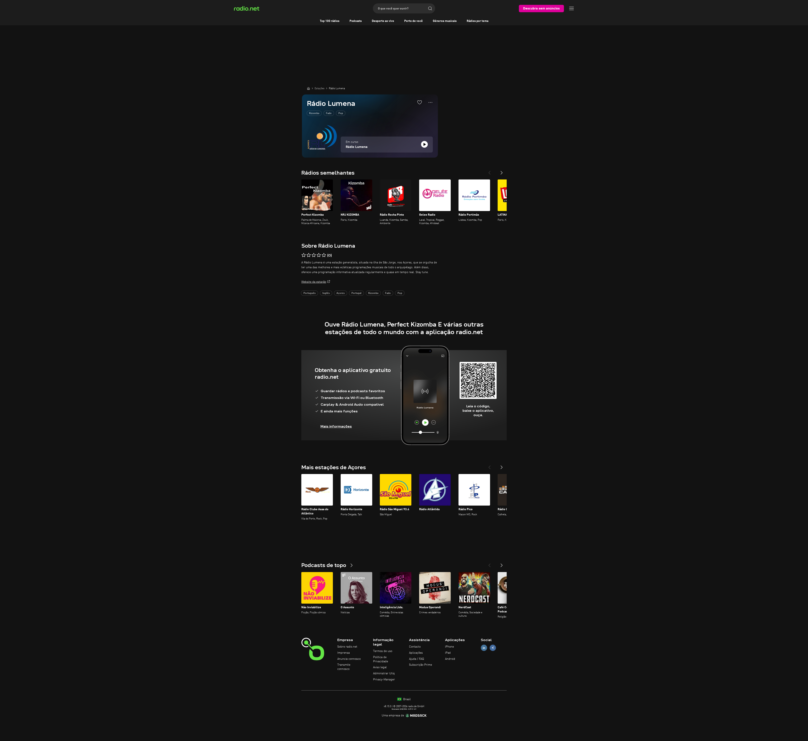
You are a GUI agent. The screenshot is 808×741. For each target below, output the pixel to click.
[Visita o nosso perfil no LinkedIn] (484, 648)
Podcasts (356, 21)
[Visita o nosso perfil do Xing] (492, 648)
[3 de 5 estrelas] (313, 255)
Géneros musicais (445, 21)
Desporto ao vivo (383, 21)
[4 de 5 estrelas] (318, 255)
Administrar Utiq (384, 673)
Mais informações (336, 426)
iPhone (449, 646)
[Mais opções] (430, 102)
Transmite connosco (343, 667)
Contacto (415, 646)
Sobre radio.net (347, 646)
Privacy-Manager (384, 679)
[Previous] (489, 171)
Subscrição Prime (420, 664)
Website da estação (313, 281)
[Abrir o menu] (571, 8)
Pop (340, 113)
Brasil (406, 699)
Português (309, 293)
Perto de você (413, 21)
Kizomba (314, 113)
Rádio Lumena (357, 147)
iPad (448, 652)
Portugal (356, 293)
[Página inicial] (308, 88)
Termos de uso (382, 651)
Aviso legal (380, 667)
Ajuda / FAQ (416, 658)
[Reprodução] (424, 144)
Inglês (326, 293)
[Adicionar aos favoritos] (419, 102)
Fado (329, 113)
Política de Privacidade (380, 659)
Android (450, 658)
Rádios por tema (477, 21)
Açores (340, 293)
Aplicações (416, 652)
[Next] (502, 171)
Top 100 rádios (329, 21)
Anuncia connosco (349, 658)
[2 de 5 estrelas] (308, 255)
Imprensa (343, 652)
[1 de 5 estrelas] (303, 255)
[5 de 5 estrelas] (323, 255)
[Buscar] (430, 8)
